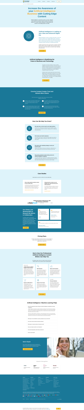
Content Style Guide (48, 381)
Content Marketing (55, 378)
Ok (58, 408)
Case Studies (47, 379)
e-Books (54, 379)
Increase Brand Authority (56, 380)
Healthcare (31, 382)
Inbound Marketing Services (26, 382)
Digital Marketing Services (25, 381)
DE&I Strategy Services (56, 383)
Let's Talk (25, 227)
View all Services (25, 389)
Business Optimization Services (26, 378)
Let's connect (42, 50)
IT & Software (31, 383)
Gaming (31, 381)
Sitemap (58, 399)
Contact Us (59, 1)
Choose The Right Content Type (49, 380)
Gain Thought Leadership (56, 382)
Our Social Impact (40, 382)
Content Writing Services (25, 379)
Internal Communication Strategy (26, 383)
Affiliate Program (40, 380)
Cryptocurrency (32, 380)
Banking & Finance (32, 379)
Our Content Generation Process (41, 383)
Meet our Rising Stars (40, 381)
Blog (46, 378)
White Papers (47, 382)
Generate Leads (55, 381)
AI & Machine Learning (32, 378)
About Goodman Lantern (40, 378)
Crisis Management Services (26, 380)
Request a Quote (42, 244)
